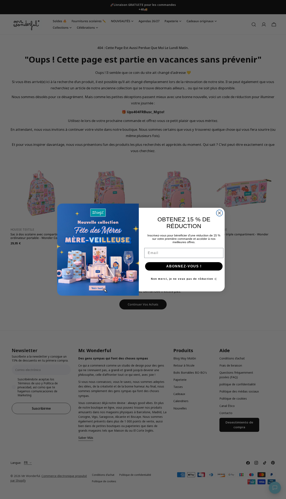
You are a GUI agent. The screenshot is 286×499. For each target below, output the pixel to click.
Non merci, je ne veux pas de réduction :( (184, 278)
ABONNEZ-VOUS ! (184, 266)
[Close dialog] (219, 213)
